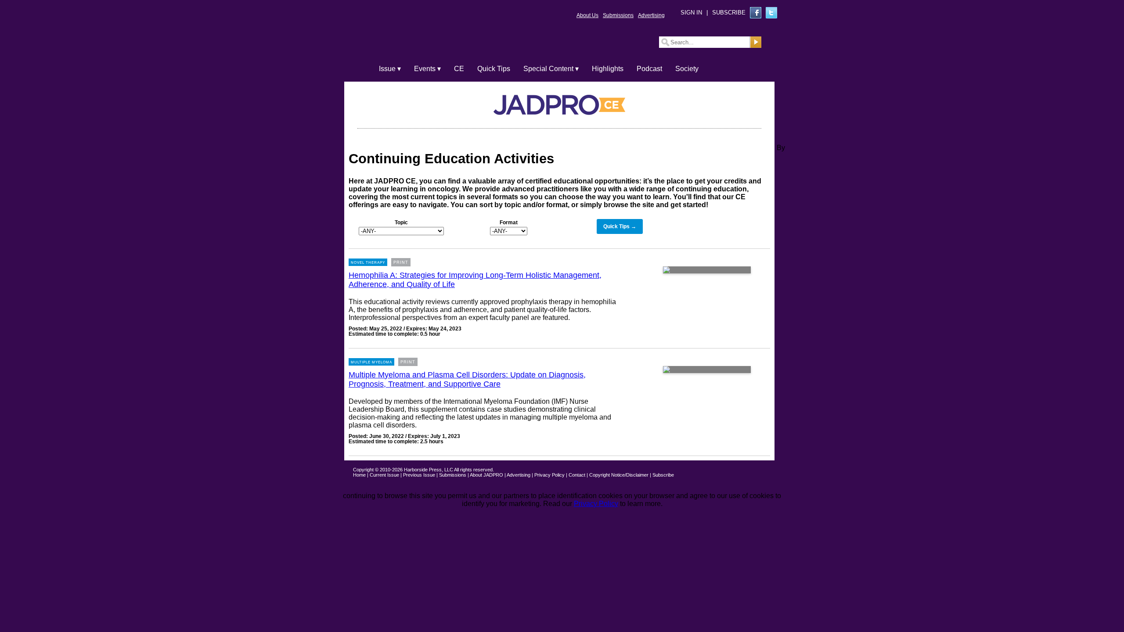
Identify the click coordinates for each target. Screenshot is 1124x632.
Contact (577, 475)
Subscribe (663, 475)
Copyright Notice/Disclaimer (618, 475)
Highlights (607, 68)
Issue (387, 68)
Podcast (649, 68)
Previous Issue (419, 475)
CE (459, 68)
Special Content (548, 68)
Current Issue (384, 475)
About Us (587, 15)
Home (359, 475)
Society (687, 68)
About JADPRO (486, 475)
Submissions (618, 15)
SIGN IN (691, 12)
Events (425, 68)
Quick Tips (493, 68)
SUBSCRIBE (729, 12)
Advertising (651, 15)
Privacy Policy (549, 475)
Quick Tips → (619, 226)
